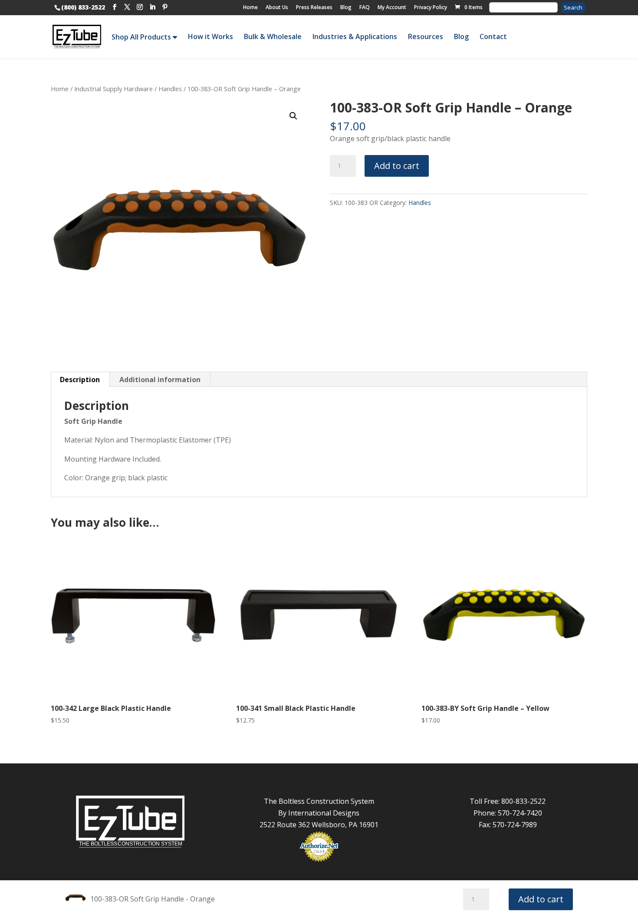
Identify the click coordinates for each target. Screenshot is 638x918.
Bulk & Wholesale (273, 36)
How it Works (210, 36)
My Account (392, 7)
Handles (170, 88)
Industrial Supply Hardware (113, 88)
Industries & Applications (354, 36)
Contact (493, 36)
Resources (425, 36)
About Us (277, 7)
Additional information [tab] (160, 379)
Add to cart (396, 166)
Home (250, 7)
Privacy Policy (430, 7)
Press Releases (314, 7)
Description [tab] (80, 379)
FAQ (364, 7)
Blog (346, 7)
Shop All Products (142, 37)
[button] (293, 116)
